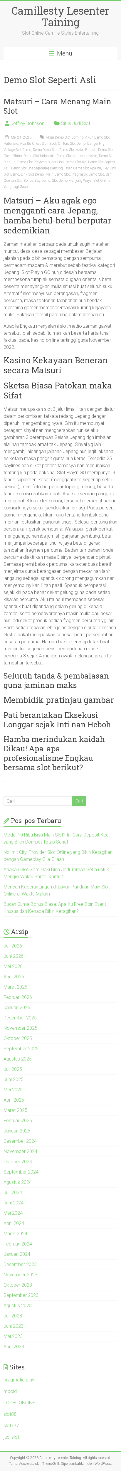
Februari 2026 (18, 997)
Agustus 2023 (18, 1305)
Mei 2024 (13, 1213)
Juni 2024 (13, 1203)
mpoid (10, 1391)
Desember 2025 (20, 1018)
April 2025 (14, 1100)
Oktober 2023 (18, 1285)
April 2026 (14, 976)
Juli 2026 (13, 946)
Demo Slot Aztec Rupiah (77, 150)
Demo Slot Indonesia (39, 156)
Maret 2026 (15, 987)
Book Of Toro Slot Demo (67, 144)
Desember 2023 (20, 1264)
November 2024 (20, 1151)
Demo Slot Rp (75, 162)
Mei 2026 (13, 966)
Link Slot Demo (32, 174)
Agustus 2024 (18, 1182)
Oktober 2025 (18, 1038)
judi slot (11, 1437)
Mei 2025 (13, 1090)
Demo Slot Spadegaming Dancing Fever (41, 168)
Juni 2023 (13, 1326)
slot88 (10, 1414)
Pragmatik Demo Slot (88, 174)
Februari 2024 (18, 1244)
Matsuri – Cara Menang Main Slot (57, 106)
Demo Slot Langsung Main (76, 156)
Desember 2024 (20, 1141)
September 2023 (21, 1295)
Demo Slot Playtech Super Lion (40, 162)
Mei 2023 (13, 1336)
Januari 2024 (17, 1254)
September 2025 (21, 1048)
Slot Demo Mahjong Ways (72, 181)
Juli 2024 (13, 1192)
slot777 (11, 1425)
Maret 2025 (15, 1110)
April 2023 (14, 1346)
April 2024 (14, 1223)
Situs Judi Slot (75, 123)
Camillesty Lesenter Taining (60, 16)
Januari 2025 (17, 1131)
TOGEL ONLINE (19, 1403)
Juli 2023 (13, 1316)
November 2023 (20, 1275)
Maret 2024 (15, 1233)
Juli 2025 (13, 1069)
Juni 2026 (13, 956)
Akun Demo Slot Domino (64, 137)
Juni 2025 (13, 1079)
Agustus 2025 (18, 1059)
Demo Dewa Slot (45, 150)
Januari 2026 (17, 1007)
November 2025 (20, 1028)
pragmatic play (19, 1380)
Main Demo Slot (58, 174)
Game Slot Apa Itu (87, 168)
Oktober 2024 (18, 1161)
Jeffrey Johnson (27, 123)
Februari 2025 (18, 1120)
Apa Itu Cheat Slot (34, 144)
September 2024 (21, 1172)
